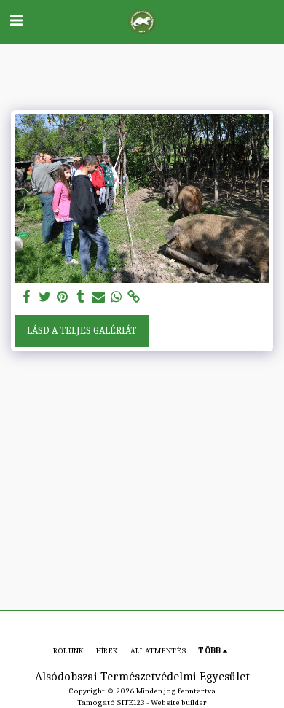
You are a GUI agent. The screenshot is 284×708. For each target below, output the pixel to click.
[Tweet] (45, 297)
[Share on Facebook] (26, 297)
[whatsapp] (116, 297)
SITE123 (131, 702)
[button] (16, 20)
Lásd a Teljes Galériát (81, 330)
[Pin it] (62, 297)
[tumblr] (80, 297)
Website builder (179, 702)
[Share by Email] (98, 297)
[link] (134, 297)
